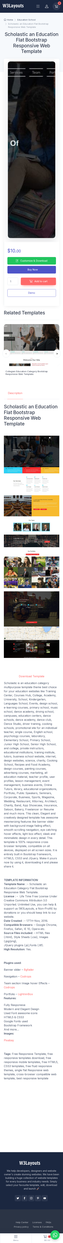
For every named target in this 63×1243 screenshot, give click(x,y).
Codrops (25, 976)
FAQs (48, 1222)
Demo (31, 292)
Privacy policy (21, 1226)
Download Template (31, 676)
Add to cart (40, 281)
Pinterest (38, 1198)
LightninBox (25, 994)
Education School (26, 19)
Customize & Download (33, 260)
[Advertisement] (31, 1116)
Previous (6, 353)
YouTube (45, 1198)
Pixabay (9, 1040)
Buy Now (32, 269)
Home (10, 19)
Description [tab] (15, 393)
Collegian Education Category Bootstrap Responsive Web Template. (27, 372)
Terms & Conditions (43, 1226)
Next (57, 353)
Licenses (37, 1222)
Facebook (25, 1198)
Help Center (22, 1222)
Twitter (18, 1198)
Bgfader (29, 969)
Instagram (31, 1198)
